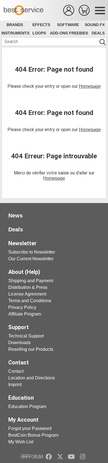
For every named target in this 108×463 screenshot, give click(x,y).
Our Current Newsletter (30, 258)
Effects (41, 24)
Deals (98, 33)
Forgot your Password (30, 428)
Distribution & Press (27, 287)
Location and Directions (31, 378)
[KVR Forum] (31, 457)
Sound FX (95, 24)
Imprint (15, 384)
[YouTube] (71, 457)
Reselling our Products (30, 349)
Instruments (15, 33)
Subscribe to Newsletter (31, 252)
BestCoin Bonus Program (33, 435)
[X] (60, 457)
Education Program (27, 406)
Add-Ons (59, 33)
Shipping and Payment (30, 280)
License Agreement (27, 294)
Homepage (90, 86)
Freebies (78, 33)
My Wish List (20, 441)
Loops (39, 33)
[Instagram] (82, 457)
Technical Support (26, 336)
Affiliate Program (24, 314)
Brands (15, 24)
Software (68, 24)
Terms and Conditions (29, 300)
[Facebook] (49, 457)
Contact (16, 371)
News (15, 215)
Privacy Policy (22, 307)
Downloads (19, 342)
